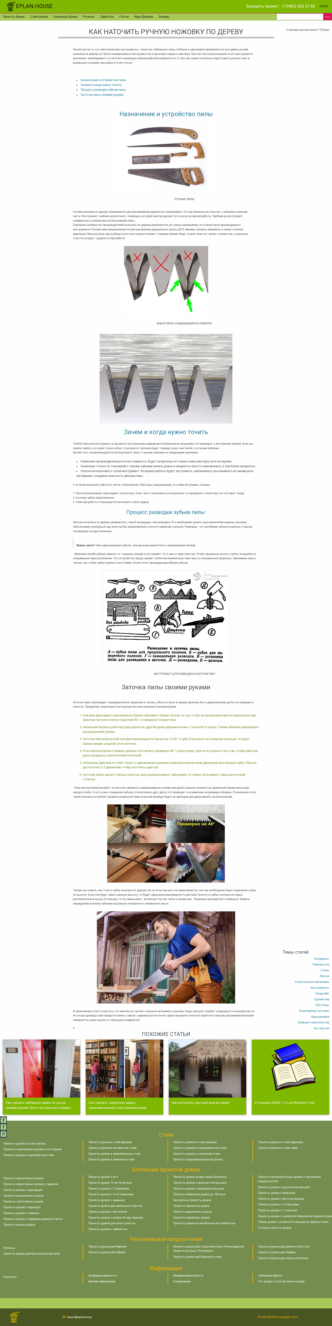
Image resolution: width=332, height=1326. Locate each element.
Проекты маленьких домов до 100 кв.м (199, 1194)
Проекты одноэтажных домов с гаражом (30, 1184)
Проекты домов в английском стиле (112, 1147)
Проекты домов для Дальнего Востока (284, 1246)
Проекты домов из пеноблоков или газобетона (204, 1223)
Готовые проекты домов (274, 1227)
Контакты (10, 1277)
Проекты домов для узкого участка (111, 1223)
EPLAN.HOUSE (34, 6)
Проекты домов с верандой (21, 1207)
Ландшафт (322, 993)
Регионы (89, 16)
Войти (324, 6)
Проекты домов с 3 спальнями (108, 1188)
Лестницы (322, 1005)
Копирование (182, 1281)
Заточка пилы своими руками (102, 94)
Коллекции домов (65, 16)
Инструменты (320, 987)
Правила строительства (313, 1022)
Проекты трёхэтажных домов (23, 1201)
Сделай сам (321, 999)
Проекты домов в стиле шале (278, 1147)
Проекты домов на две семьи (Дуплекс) (200, 1176)
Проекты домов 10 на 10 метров (110, 1182)
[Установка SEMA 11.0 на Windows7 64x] (290, 1069)
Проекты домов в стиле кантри (24, 1143)
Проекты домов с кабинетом (107, 1229)
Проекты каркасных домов (191, 1205)
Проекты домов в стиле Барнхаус (280, 1142)
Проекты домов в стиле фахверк (110, 1142)
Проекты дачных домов (19, 1224)
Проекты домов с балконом (276, 1193)
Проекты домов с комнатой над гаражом (115, 1217)
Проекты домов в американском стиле (114, 1153)
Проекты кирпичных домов (191, 1217)
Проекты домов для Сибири (106, 1252)
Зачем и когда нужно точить (101, 85)
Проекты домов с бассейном (107, 1211)
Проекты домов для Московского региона (31, 1253)
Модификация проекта (188, 1275)
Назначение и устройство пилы (103, 80)
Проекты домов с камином (106, 1200)
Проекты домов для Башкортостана (197, 1256)
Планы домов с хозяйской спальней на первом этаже (293, 1222)
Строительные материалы (312, 982)
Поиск (327, 17)
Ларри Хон (107, 16)
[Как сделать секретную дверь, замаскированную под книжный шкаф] (124, 1069)
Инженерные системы (314, 1010)
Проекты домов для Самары (277, 1252)
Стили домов (39, 16)
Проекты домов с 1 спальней (277, 1210)
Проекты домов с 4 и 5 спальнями (110, 1194)
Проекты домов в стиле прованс (195, 1142)
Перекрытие (320, 964)
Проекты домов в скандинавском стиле (200, 1147)
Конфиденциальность (102, 1275)
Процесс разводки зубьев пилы (103, 89)
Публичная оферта (270, 1275)
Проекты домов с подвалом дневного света (32, 1219)
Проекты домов (14, 16)
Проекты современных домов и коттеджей (32, 1149)
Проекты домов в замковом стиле (111, 1159)
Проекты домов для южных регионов (283, 1258)
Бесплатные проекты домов (192, 1200)
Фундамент (321, 958)
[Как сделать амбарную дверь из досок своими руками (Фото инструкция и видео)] (41, 1069)
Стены (325, 970)
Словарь (163, 16)
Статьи (124, 16)
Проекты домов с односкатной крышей (199, 1182)
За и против (321, 1028)
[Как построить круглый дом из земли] (207, 1069)
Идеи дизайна (143, 16)
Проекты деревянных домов (192, 1211)
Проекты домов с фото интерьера (281, 1198)
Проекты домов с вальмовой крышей (198, 1188)
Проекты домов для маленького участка (115, 1205)
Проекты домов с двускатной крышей (284, 1187)
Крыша (324, 976)
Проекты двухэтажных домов (23, 1195)
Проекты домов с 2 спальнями (278, 1204)
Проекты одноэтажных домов (23, 1178)
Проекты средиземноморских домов (198, 1159)
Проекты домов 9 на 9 (103, 1176)
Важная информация (101, 1281)
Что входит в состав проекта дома (281, 1281)
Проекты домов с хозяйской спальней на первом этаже (295, 1216)
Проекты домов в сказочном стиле (196, 1153)
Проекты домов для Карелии (107, 1246)
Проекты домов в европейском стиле (28, 1155)
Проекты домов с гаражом (21, 1213)
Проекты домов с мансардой (22, 1190)
